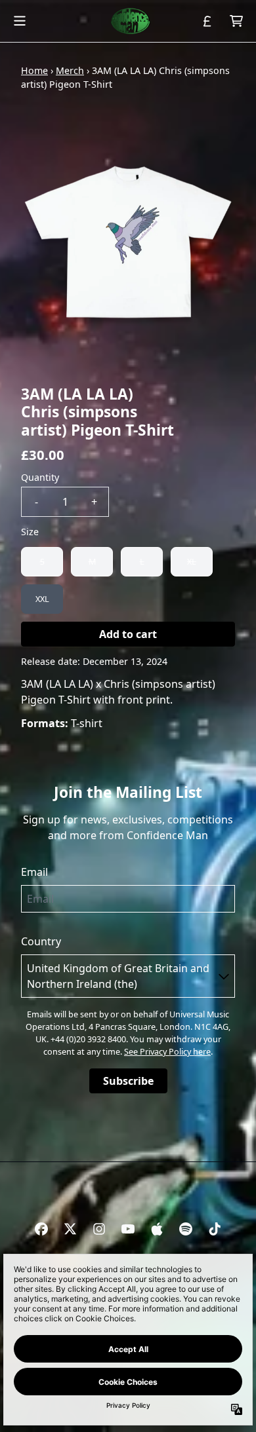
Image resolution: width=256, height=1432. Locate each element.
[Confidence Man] (128, 21)
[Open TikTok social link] (214, 1229)
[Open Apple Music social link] (156, 1229)
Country (41, 941)
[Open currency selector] (207, 21)
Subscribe (128, 1081)
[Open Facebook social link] (41, 1229)
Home (34, 70)
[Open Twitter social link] (70, 1229)
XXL (42, 599)
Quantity (40, 477)
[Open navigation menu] (19, 21)
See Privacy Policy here (167, 1051)
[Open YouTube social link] (128, 1229)
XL (191, 561)
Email (34, 872)
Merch (70, 70)
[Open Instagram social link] (99, 1229)
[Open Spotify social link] (185, 1229)
